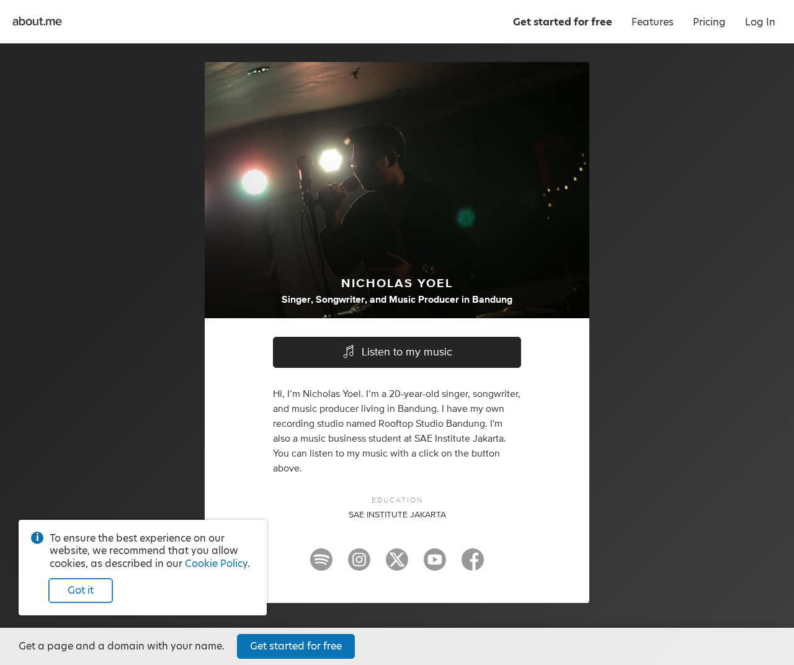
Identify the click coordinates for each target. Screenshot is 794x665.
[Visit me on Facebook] (473, 565)
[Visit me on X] (397, 565)
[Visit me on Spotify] (321, 565)
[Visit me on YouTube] (435, 565)
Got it (81, 590)
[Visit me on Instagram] (359, 565)
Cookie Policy (216, 563)
